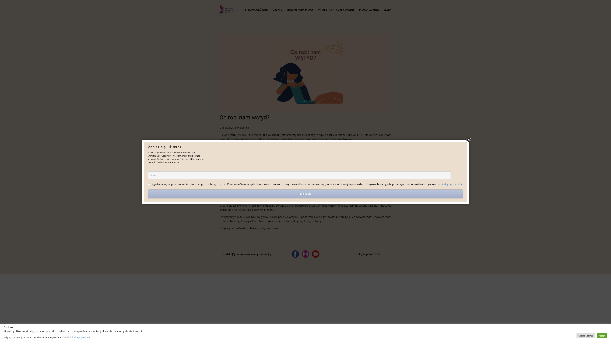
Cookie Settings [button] (585, 335)
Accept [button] (602, 335)
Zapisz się (305, 193)
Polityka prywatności (80, 337)
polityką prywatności (450, 184)
